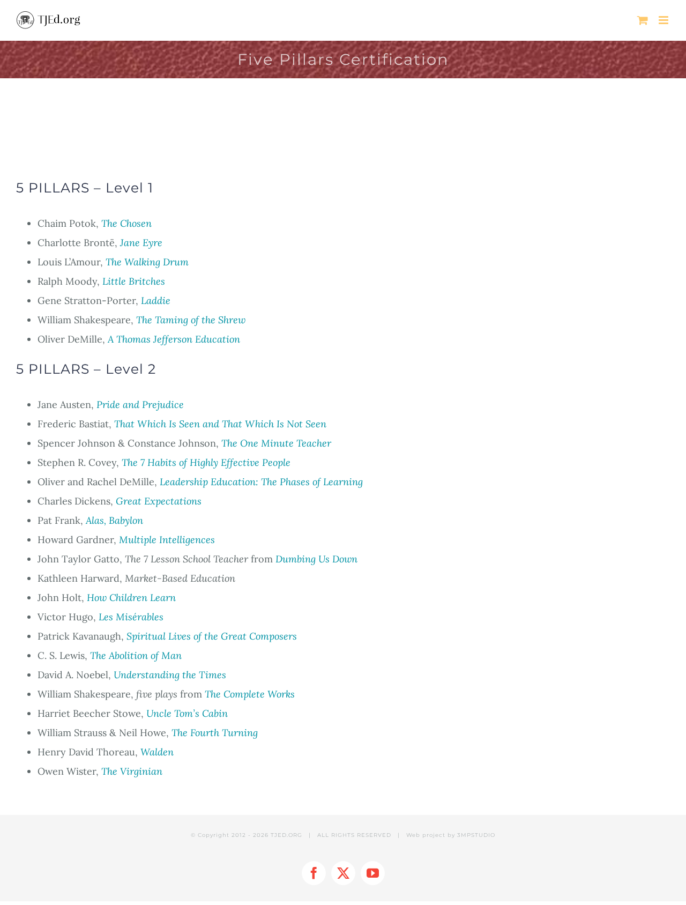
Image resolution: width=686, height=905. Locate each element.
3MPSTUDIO (476, 835)
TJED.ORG (286, 835)
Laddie (155, 300)
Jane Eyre (141, 242)
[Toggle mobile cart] (642, 20)
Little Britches (133, 281)
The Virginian (131, 771)
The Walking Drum (147, 262)
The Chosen (126, 223)
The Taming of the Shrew (190, 320)
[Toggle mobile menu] (664, 20)
